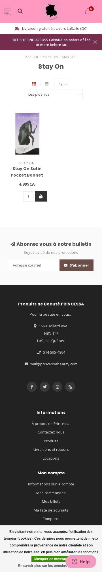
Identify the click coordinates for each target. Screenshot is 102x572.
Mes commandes (51, 492)
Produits (51, 440)
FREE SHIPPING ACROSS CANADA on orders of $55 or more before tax (51, 42)
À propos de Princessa (51, 423)
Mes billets (51, 501)
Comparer (51, 518)
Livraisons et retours (51, 449)
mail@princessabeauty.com (53, 363)
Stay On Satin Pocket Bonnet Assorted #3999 (27, 175)
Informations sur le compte (51, 484)
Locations (51, 458)
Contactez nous (51, 432)
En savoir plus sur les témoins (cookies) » (52, 566)
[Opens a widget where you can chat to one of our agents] (80, 562)
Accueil (31, 57)
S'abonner (79, 265)
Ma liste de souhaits (51, 510)
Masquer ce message (51, 559)
